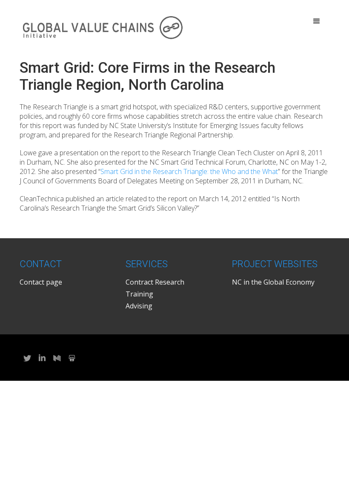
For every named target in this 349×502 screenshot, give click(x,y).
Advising (139, 306)
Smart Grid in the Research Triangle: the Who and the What (189, 171)
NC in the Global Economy (273, 282)
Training (139, 294)
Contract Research (155, 282)
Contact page (41, 282)
